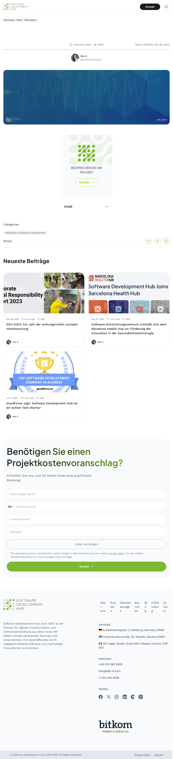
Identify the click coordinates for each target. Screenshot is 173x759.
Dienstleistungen (125, 606)
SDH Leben (30, 19)
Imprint (158, 754)
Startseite (9, 19)
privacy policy (117, 553)
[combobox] (11, 506)
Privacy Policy (142, 754)
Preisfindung (155, 606)
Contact (165, 606)
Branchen (137, 606)
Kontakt (150, 6)
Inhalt (68, 206)
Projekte (113, 606)
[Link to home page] (34, 604)
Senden (84, 566)
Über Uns (102, 606)
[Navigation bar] (166, 6)
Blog (19, 19)
